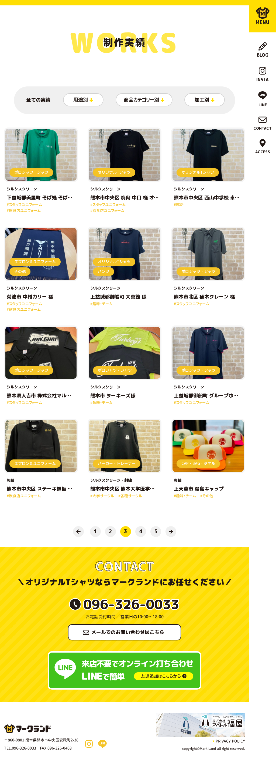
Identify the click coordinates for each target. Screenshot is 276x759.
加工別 (202, 99)
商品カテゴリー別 (141, 99)
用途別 (80, 99)
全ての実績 (38, 99)
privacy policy (230, 741)
